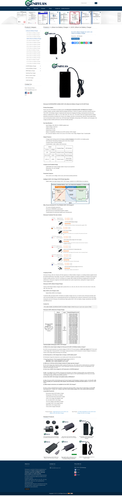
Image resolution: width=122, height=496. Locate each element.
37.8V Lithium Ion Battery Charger (33, 48)
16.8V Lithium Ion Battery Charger (81, 28)
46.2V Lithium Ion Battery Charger (33, 52)
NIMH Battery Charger (30, 71)
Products (43, 8)
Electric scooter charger (30, 76)
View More (27, 489)
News (50, 8)
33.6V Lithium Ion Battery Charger (33, 46)
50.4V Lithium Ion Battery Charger (33, 54)
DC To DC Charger (29, 78)
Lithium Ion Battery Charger (59, 28)
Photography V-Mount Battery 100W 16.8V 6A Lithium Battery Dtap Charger (86, 438)
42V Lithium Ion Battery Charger (33, 50)
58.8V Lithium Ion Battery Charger (33, 58)
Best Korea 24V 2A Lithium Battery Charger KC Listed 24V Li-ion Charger (69, 438)
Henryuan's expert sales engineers (82, 307)
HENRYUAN (56, 494)
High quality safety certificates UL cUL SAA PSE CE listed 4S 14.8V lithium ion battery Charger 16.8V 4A (68, 458)
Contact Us (57, 8)
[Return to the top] (119, 21)
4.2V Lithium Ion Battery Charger (33, 33)
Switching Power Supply (31, 73)
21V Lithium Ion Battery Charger (33, 41)
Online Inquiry (76, 39)
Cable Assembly (29, 80)
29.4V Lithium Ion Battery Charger (33, 45)
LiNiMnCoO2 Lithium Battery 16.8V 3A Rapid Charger (86, 458)
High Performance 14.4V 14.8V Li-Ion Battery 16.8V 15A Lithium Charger (51, 458)
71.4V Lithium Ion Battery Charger (33, 64)
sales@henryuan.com (32, 90)
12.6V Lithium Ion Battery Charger (33, 37)
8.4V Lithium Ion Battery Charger (33, 35)
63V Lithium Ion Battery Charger (33, 60)
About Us (36, 8)
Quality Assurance (65, 8)
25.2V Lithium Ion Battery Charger (33, 43)
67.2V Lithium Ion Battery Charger (33, 62)
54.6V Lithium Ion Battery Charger (33, 56)
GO (96, 3)
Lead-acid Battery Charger (31, 69)
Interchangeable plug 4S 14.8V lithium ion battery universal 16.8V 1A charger (51, 438)
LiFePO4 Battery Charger (31, 66)
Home (28, 8)
